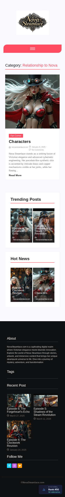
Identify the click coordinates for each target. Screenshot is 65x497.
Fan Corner (16, 136)
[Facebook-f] (9, 465)
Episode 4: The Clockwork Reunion (20, 290)
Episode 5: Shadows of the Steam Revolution (43, 230)
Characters (20, 141)
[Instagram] (14, 465)
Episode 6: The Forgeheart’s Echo (20, 231)
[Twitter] (20, 465)
